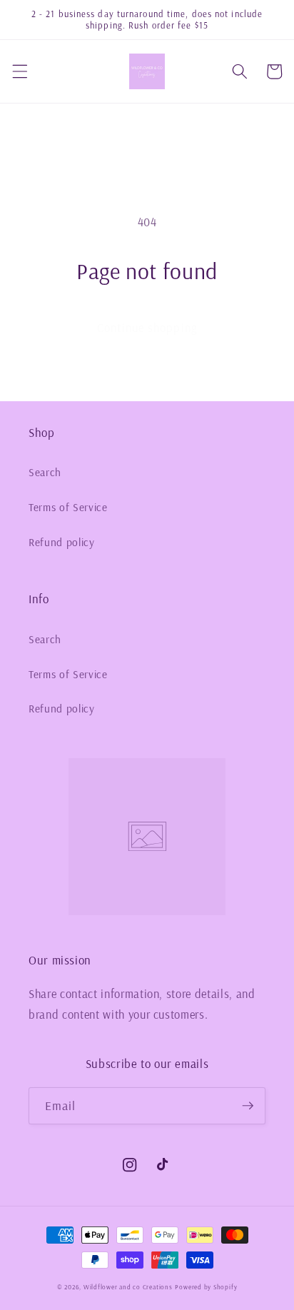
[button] (19, 71)
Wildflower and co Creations (128, 1287)
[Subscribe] (247, 1105)
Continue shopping (147, 327)
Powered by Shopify (206, 1287)
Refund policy (62, 542)
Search (45, 472)
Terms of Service (68, 507)
